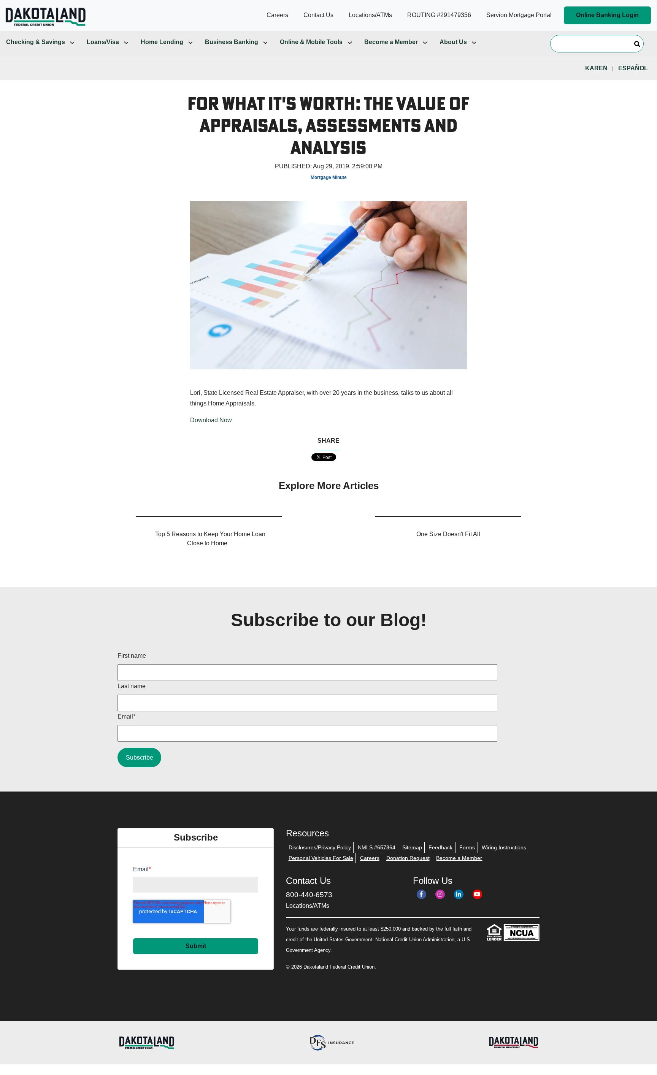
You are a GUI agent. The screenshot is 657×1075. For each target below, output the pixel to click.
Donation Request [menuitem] (408, 858)
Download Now (211, 420)
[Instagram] (440, 894)
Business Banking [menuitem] (231, 42)
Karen (596, 68)
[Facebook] (421, 894)
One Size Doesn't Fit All (448, 534)
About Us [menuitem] (453, 42)
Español (633, 68)
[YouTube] (477, 894)
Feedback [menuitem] (440, 847)
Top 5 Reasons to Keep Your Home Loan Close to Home (210, 538)
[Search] (637, 44)
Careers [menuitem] (369, 858)
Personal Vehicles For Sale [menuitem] (321, 858)
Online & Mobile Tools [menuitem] (311, 42)
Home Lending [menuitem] (162, 42)
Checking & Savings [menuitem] (35, 42)
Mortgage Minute (329, 177)
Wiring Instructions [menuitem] (504, 847)
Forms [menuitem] (467, 847)
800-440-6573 (309, 895)
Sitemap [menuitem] (412, 847)
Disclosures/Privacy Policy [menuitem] (320, 847)
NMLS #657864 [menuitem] (376, 847)
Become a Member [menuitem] (391, 42)
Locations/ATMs (307, 905)
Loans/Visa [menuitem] (103, 42)
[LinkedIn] (458, 894)
